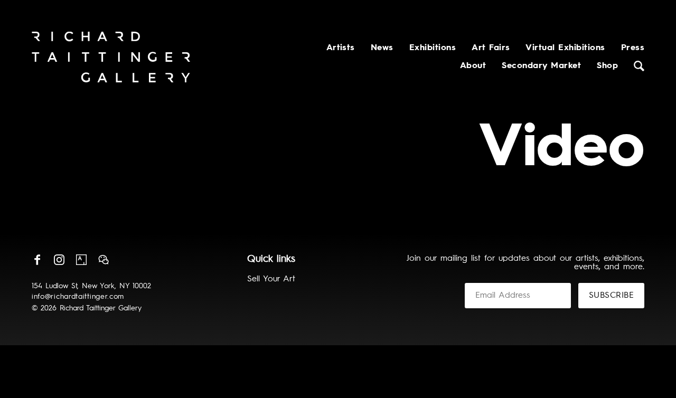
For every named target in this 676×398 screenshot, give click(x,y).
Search (639, 66)
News (382, 48)
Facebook (37, 259)
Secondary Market (541, 66)
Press (632, 48)
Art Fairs (491, 48)
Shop (607, 66)
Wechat (103, 259)
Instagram (59, 259)
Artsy (81, 259)
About (473, 66)
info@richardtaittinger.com (78, 296)
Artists (340, 48)
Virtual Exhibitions (565, 48)
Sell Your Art (271, 279)
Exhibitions (432, 48)
